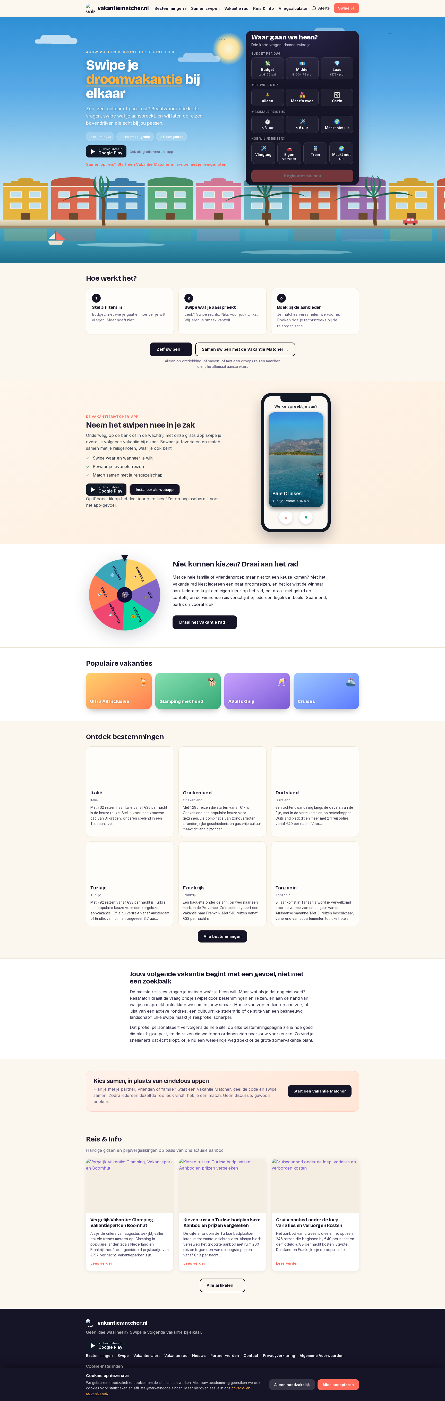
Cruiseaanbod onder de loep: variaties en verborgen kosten (309, 1222)
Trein (315, 151)
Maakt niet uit (337, 124)
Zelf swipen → (171, 349)
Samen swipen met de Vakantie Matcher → (245, 349)
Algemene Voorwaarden (322, 1355)
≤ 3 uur (268, 124)
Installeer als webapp (155, 489)
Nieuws (199, 1355)
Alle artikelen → (222, 1285)
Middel (302, 68)
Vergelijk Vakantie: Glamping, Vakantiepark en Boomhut (122, 1222)
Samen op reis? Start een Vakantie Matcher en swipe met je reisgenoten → (158, 164)
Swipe (123, 1355)
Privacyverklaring (279, 1355)
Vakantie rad (236, 8)
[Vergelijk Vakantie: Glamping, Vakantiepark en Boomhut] (129, 1186)
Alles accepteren (338, 1384)
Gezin (337, 97)
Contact (251, 1355)
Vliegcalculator (293, 8)
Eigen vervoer (289, 153)
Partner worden (224, 1355)
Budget (268, 68)
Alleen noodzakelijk (292, 1384)
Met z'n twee (302, 97)
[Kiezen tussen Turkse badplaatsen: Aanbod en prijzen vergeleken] (222, 1186)
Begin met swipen (302, 175)
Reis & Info (263, 8)
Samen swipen (205, 8)
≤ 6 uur (302, 124)
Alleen (267, 97)
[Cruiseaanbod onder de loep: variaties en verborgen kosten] (315, 1186)
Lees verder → (103, 1263)
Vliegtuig (263, 151)
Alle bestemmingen (222, 936)
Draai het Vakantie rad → (204, 622)
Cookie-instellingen (104, 1366)
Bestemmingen (170, 8)
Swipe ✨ (346, 8)
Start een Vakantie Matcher (320, 1091)
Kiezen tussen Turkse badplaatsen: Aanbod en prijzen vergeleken (221, 1222)
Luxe (337, 68)
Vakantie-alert (146, 1355)
